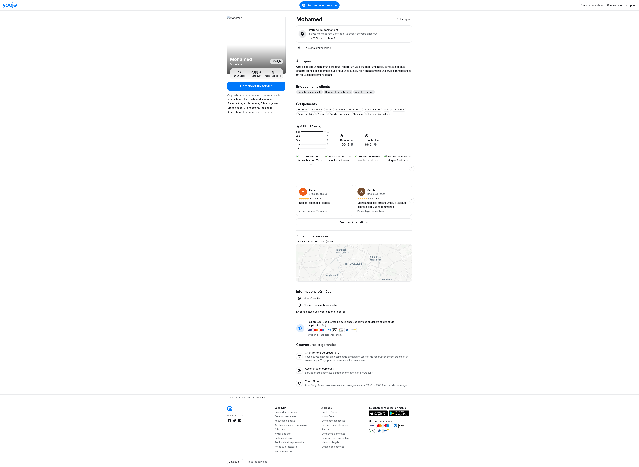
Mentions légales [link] (331, 442)
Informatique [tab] (234, 99)
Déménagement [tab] (270, 103)
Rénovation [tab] (234, 112)
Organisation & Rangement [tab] (243, 107)
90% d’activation (323, 38)
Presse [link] (325, 429)
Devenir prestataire (592, 5)
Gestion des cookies (333, 446)
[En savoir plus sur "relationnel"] (352, 144)
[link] (229, 408)
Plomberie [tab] (266, 107)
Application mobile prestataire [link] (291, 425)
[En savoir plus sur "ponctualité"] (375, 144)
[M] (256, 45)
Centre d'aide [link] (329, 412)
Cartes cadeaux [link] (283, 438)
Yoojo (230, 397)
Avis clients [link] (281, 429)
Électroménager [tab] (236, 103)
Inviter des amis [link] (283, 433)
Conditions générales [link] (333, 433)
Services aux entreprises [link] (335, 425)
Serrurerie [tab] (253, 103)
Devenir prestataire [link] (285, 416)
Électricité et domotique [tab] (258, 99)
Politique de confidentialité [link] (336, 438)
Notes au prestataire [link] (286, 446)
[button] (324, 200)
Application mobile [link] (285, 420)
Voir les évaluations (354, 222)
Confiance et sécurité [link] (333, 420)
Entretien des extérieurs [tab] (259, 112)
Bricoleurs (244, 397)
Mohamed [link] (261, 397)
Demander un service (322, 5)
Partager (405, 19)
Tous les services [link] (257, 461)
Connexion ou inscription (621, 5)
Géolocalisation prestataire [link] (289, 442)
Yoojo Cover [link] (328, 416)
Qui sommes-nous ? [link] (285, 451)
